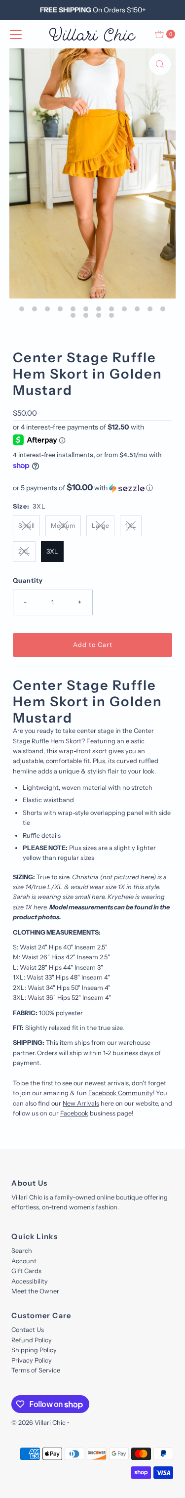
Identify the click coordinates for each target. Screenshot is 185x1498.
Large (100, 525)
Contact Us (27, 1329)
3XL (52, 551)
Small (26, 525)
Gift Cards (26, 1271)
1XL (130, 525)
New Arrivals (81, 1103)
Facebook (74, 1113)
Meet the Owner (35, 1291)
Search (21, 1250)
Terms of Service (35, 1370)
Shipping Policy (34, 1350)
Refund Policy (31, 1340)
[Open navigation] (15, 34)
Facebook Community (120, 1093)
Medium (63, 525)
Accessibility (29, 1281)
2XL (24, 551)
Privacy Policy (31, 1360)
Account (24, 1261)
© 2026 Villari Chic (38, 1422)
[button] (92, 488)
